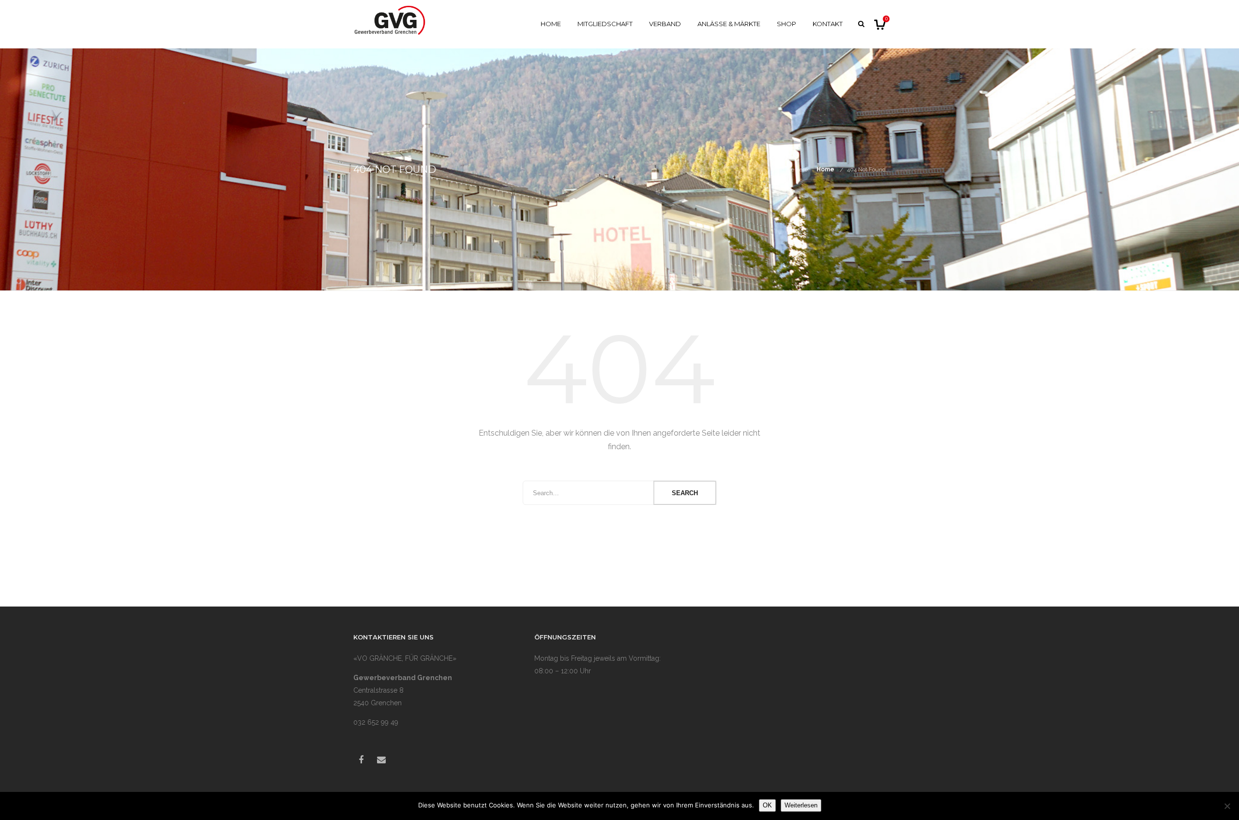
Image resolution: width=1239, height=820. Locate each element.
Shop (786, 24)
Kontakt (828, 24)
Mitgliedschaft (605, 24)
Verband (665, 24)
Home (551, 24)
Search (685, 493)
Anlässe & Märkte (728, 24)
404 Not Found (866, 169)
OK (767, 805)
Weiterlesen (801, 805)
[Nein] (1227, 806)
